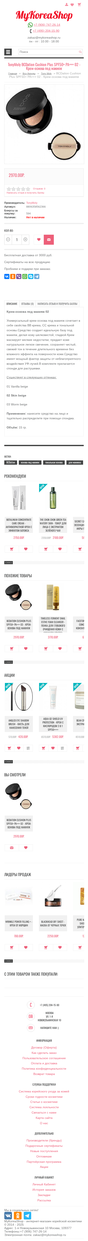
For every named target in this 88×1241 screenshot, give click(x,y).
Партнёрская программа (44, 1161)
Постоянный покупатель (66, 4)
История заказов (44, 1189)
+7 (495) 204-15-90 (46, 30)
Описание (11, 303)
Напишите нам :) (49, 1027)
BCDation (10, 462)
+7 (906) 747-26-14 (47, 24)
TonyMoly (31, 202)
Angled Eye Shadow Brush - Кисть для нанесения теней (19, 724)
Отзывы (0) (27, 303)
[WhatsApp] (24, 276)
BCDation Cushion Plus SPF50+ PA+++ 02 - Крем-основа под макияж (18, 823)
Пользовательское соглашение (44, 1058)
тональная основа (54, 462)
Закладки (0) (72, 4)
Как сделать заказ (44, 1052)
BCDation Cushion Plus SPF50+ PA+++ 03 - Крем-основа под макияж (18, 624)
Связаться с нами (44, 1112)
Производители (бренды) (44, 1140)
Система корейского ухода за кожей (44, 1091)
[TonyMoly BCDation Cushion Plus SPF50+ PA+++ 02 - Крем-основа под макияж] (44, 124)
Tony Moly (46, 73)
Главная (12, 73)
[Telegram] (36, 276)
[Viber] (18, 276)
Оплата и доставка (44, 1063)
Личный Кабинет (44, 1184)
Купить (12, 549)
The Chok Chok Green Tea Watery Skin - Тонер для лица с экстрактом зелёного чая (53, 525)
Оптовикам (44, 1156)
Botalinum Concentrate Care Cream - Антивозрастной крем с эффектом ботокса (19, 525)
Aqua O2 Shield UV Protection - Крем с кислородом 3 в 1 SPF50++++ (53, 724)
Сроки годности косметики (44, 1096)
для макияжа (75, 462)
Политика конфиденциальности (44, 1068)
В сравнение (28, 748)
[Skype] (30, 276)
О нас (44, 1123)
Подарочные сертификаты (44, 1145)
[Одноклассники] (12, 276)
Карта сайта (44, 1118)
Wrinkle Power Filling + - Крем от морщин (18, 923)
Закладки (44, 1195)
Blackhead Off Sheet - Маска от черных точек (53, 923)
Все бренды (29, 73)
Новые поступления (44, 1151)
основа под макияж (30, 462)
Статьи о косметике (44, 1102)
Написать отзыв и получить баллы (57, 303)
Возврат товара (44, 1074)
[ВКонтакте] (6, 276)
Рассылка (44, 1200)
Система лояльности (44, 1107)
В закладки (39, 240)
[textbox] (50, 52)
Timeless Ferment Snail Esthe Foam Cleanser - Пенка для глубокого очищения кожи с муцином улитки (53, 625)
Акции (44, 1167)
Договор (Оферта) (44, 1047)
